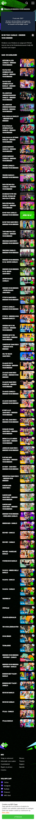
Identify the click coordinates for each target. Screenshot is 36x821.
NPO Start (7, 795)
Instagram (7, 786)
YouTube (6, 789)
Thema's (22, 761)
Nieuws (21, 758)
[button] (28, 14)
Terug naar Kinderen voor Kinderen (17, 9)
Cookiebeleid (5, 764)
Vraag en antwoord (7, 758)
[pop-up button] (24, 14)
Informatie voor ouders (8, 761)
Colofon (3, 770)
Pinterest (7, 792)
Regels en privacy (6, 767)
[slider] (17, 28)
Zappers (21, 764)
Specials (21, 767)
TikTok (6, 782)
